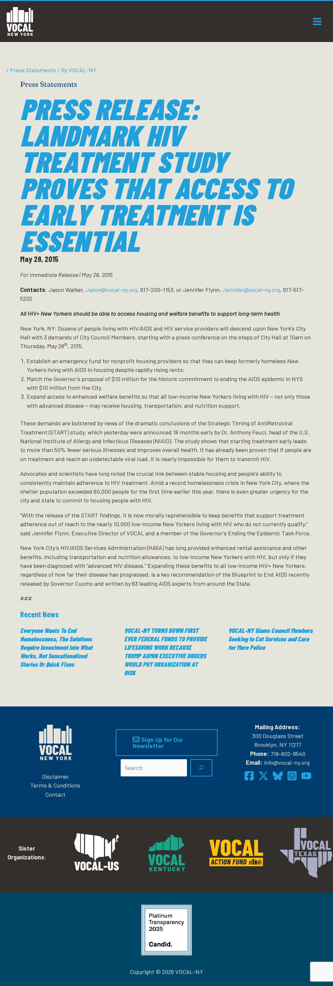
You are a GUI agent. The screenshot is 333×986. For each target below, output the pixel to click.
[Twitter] (263, 776)
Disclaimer (55, 776)
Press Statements (33, 70)
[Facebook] (249, 776)
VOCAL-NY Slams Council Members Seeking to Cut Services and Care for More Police (270, 638)
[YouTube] (306, 776)
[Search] (201, 767)
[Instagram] (292, 776)
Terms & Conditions (55, 785)
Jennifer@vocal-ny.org (251, 289)
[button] (167, 742)
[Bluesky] (278, 776)
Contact (55, 794)
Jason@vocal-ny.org (111, 289)
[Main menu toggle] (317, 21)
